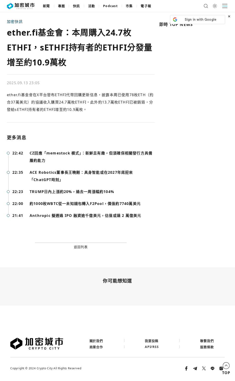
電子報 (146, 6)
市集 (129, 6)
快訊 (76, 6)
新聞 (46, 6)
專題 (61, 6)
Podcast (110, 6)
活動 (91, 6)
